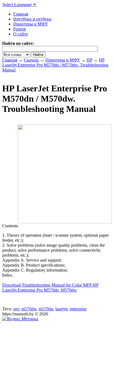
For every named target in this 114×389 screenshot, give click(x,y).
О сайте (20, 34)
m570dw (29, 308)
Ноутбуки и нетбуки (32, 19)
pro (16, 308)
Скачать (31, 60)
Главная (9, 60)
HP (89, 60)
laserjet (61, 308)
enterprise (78, 308)
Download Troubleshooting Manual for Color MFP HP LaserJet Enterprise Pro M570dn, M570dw (50, 287)
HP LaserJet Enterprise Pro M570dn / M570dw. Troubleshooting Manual (55, 65)
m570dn (46, 308)
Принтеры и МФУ (30, 24)
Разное (19, 29)
